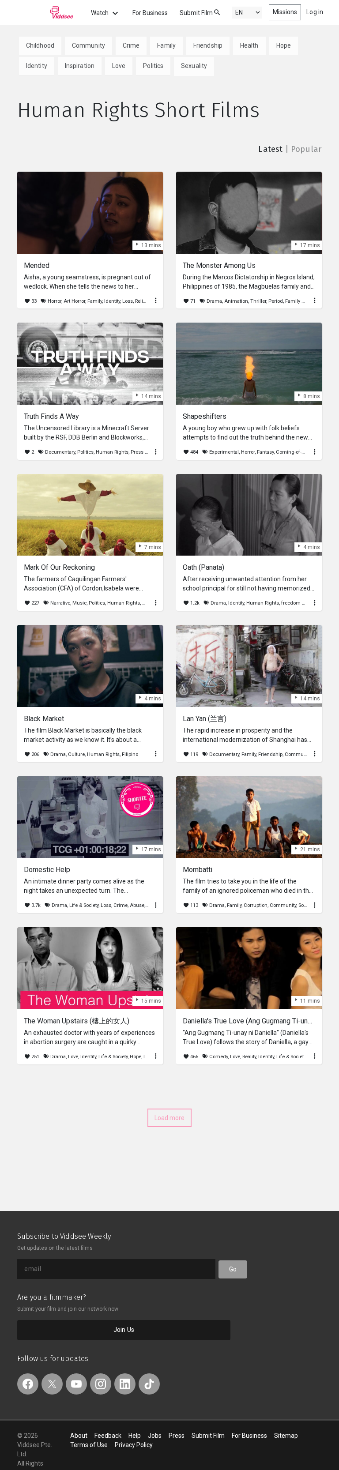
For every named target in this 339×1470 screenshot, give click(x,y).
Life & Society (83, 905)
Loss (127, 301)
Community (88, 45)
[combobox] (209, 12)
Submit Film (196, 12)
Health (249, 45)
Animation (236, 301)
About (78, 1435)
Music (79, 603)
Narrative (60, 603)
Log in (314, 11)
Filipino (130, 754)
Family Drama (301, 301)
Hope (283, 45)
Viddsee (45, 12)
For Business (150, 12)
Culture (76, 754)
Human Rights (112, 452)
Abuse (137, 905)
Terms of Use (89, 1444)
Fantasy (265, 452)
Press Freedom (148, 452)
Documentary (60, 452)
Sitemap (286, 1435)
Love (118, 65)
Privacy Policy (134, 1444)
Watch (100, 12)
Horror (54, 301)
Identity (36, 65)
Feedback (107, 1435)
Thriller (258, 301)
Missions (285, 11)
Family (166, 45)
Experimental (224, 452)
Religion (144, 301)
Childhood (40, 45)
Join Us (123, 1329)
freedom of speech (302, 603)
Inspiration (79, 65)
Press (177, 1435)
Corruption (255, 905)
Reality (249, 1057)
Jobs (155, 1435)
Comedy (218, 1057)
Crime (131, 45)
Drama (214, 301)
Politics (153, 65)
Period (275, 301)
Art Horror (74, 301)
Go (233, 1269)
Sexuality (194, 65)
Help (134, 1435)
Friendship (207, 45)
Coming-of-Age (293, 452)
